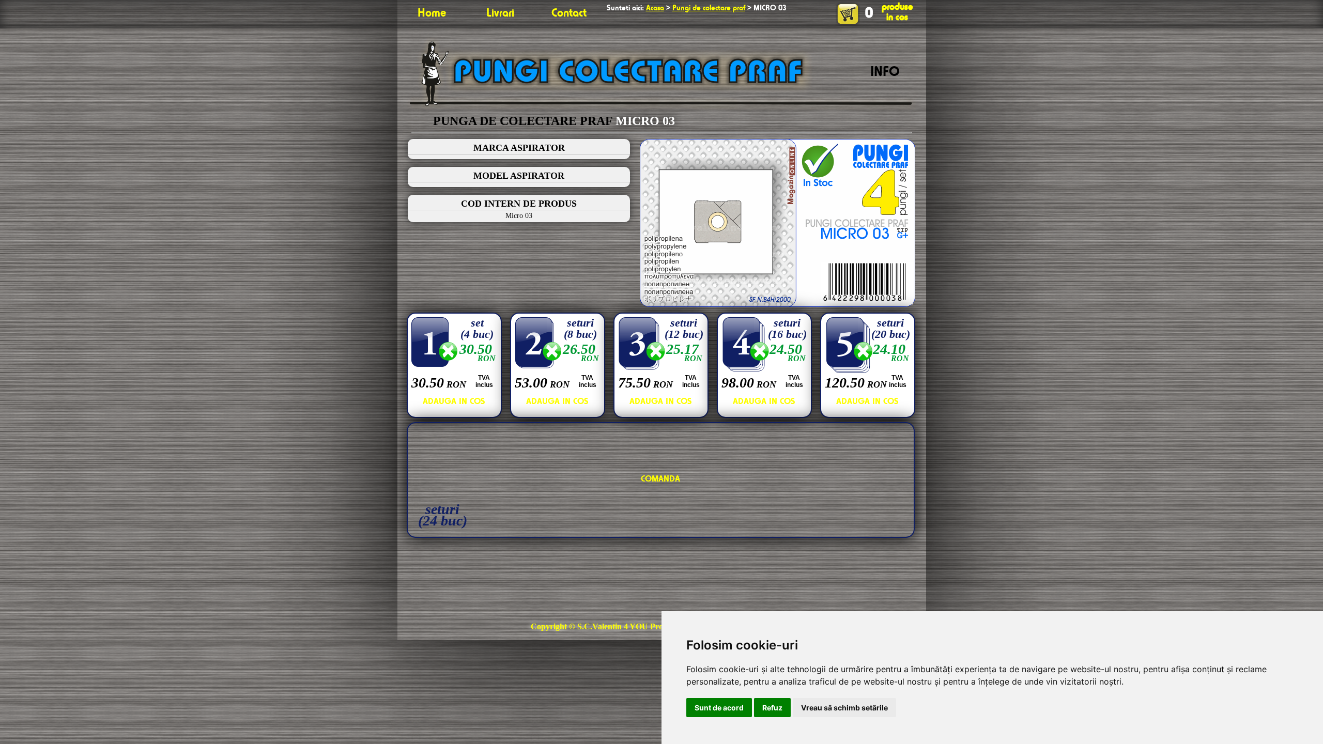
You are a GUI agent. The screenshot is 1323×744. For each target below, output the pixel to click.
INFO (885, 72)
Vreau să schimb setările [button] (844, 707)
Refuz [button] (772, 707)
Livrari (500, 13)
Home (432, 13)
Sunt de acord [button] (719, 707)
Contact (569, 13)
